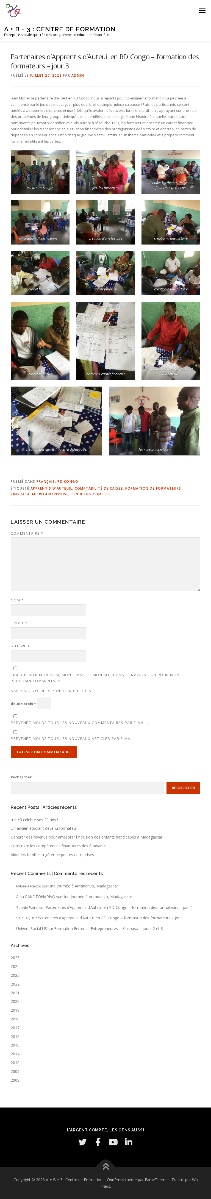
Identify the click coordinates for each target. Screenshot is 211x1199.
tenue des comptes (91, 494)
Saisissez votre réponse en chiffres (51, 690)
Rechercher (21, 777)
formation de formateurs (153, 488)
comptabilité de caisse (99, 488)
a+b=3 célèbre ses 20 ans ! (34, 819)
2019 (15, 1010)
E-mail (19, 622)
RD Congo (67, 481)
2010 (15, 1062)
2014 (15, 1053)
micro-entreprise (50, 494)
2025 (15, 957)
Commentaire (27, 533)
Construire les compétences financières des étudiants (58, 845)
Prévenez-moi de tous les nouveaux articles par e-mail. (73, 738)
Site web (20, 645)
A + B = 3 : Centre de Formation (60, 29)
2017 (15, 1027)
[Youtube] (113, 1142)
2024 (15, 966)
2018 (15, 1019)
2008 (15, 1080)
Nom (17, 600)
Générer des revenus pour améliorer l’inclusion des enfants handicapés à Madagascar (86, 837)
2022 (15, 984)
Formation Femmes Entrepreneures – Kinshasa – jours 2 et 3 (108, 928)
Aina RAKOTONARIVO (35, 896)
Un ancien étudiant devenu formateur (44, 828)
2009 (15, 1071)
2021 (15, 992)
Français (46, 481)
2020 (15, 1001)
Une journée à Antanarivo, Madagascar (83, 886)
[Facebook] (98, 1142)
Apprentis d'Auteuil (51, 488)
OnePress (115, 1179)
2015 (15, 1045)
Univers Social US (31, 928)
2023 (15, 975)
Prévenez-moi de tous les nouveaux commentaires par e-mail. (79, 722)
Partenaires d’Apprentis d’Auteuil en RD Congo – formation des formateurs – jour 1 (119, 907)
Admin (77, 75)
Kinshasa (20, 494)
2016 (15, 1036)
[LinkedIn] (128, 1142)
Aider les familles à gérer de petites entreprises (52, 854)
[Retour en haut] (105, 1166)
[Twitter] (82, 1142)
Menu (202, 10)
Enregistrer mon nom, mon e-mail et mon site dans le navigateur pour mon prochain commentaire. (95, 677)
